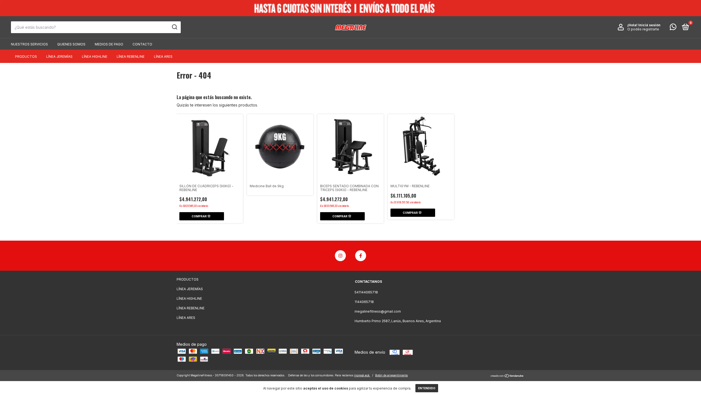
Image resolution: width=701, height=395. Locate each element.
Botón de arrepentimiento (391, 375)
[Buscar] (174, 27)
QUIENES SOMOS (71, 44)
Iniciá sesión (649, 25)
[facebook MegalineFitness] (360, 255)
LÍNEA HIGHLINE (94, 56)
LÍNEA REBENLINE (131, 56)
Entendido (426, 388)
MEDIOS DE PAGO (109, 44)
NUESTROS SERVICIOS (29, 44)
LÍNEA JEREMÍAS (59, 56)
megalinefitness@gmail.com (378, 311)
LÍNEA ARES (163, 56)
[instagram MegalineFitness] (340, 255)
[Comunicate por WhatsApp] (673, 28)
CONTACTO (142, 44)
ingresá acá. (362, 375)
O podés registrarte (643, 29)
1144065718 (364, 302)
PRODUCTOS (26, 56)
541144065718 (366, 292)
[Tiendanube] (507, 376)
